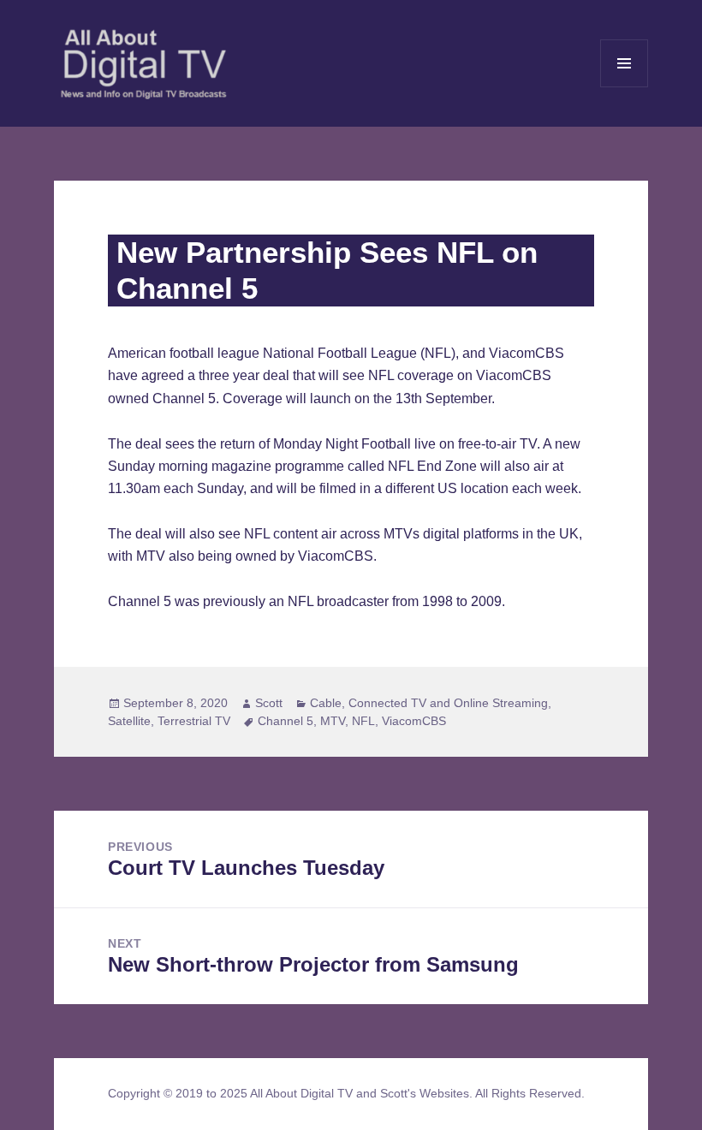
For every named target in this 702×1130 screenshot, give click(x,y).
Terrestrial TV (194, 721)
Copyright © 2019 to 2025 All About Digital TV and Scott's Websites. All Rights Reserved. (346, 1093)
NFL (363, 721)
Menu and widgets (624, 86)
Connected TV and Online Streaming (448, 703)
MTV (332, 721)
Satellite (129, 721)
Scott (269, 703)
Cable (326, 703)
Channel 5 (285, 721)
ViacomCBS (414, 721)
